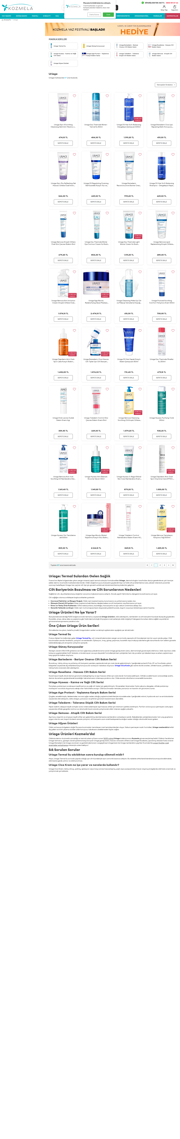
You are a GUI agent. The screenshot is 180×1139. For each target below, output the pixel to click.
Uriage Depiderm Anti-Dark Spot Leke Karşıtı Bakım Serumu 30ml (63, 360)
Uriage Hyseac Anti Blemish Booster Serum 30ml (96, 478)
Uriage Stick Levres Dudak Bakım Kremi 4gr (63, 419)
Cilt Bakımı (6, 16)
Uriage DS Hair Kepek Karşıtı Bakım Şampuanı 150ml (128, 360)
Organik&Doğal (142, 16)
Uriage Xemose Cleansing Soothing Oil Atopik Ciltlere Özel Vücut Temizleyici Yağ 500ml (129, 419)
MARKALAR (157, 16)
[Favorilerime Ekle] (74, 96)
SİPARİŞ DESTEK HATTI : (161, 3)
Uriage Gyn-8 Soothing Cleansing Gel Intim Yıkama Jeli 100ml (63, 126)
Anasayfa (7, 20)
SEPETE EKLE (63, 143)
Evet (108, 14)
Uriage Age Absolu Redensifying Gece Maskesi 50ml (96, 301)
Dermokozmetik (123, 16)
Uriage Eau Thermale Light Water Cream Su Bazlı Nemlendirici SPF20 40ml (129, 243)
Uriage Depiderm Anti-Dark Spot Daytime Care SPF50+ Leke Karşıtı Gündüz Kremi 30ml (161, 478)
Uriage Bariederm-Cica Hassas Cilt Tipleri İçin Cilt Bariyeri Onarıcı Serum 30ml (96, 360)
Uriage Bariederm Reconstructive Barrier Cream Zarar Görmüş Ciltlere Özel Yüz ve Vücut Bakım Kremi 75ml (128, 184)
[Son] (172, 565)
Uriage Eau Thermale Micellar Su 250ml (162, 360)
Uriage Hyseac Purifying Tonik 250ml (162, 419)
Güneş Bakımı (21, 16)
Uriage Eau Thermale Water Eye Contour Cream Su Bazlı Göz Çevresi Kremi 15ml (96, 243)
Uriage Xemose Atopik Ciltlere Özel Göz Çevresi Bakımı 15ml (63, 243)
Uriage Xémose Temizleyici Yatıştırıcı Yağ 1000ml (162, 536)
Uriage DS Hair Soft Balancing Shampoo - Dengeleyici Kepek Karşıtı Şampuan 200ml (162, 184)
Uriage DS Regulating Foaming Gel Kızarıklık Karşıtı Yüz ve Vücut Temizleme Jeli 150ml (96, 184)
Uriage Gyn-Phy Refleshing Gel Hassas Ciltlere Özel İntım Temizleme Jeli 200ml (63, 184)
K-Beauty (47, 16)
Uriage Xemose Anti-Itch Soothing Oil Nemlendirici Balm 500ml (63, 478)
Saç (57, 16)
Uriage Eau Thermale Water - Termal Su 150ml (96, 126)
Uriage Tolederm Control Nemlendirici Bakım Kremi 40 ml (129, 536)
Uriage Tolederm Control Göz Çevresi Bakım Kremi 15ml (96, 419)
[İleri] (168, 565)
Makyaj (35, 16)
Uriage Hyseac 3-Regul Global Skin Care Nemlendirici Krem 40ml (129, 478)
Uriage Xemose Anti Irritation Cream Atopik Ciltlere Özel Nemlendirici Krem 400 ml (63, 301)
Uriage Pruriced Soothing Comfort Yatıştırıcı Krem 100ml (161, 301)
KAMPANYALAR (172, 16)
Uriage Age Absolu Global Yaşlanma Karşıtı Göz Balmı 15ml (96, 536)
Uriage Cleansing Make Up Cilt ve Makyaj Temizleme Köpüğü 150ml (129, 301)
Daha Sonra (94, 14)
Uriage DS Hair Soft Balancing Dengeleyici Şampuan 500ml (129, 126)
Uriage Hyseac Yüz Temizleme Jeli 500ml (63, 536)
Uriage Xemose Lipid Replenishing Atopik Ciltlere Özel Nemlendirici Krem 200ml (162, 243)
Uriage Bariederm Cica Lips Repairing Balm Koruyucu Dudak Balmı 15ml (162, 126)
